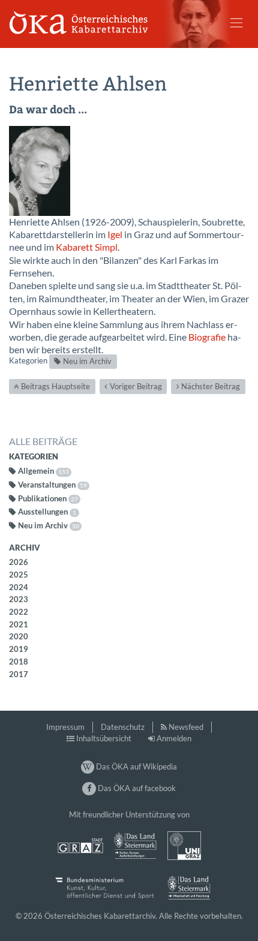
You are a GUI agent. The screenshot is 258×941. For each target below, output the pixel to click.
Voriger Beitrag (136, 386)
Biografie (207, 337)
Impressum (65, 727)
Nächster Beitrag (210, 386)
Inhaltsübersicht (103, 738)
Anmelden (174, 738)
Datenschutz (123, 727)
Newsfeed (186, 727)
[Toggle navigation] (236, 23)
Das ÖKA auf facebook (135, 788)
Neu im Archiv (87, 361)
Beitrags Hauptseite (55, 386)
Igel (114, 234)
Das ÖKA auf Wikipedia (135, 766)
